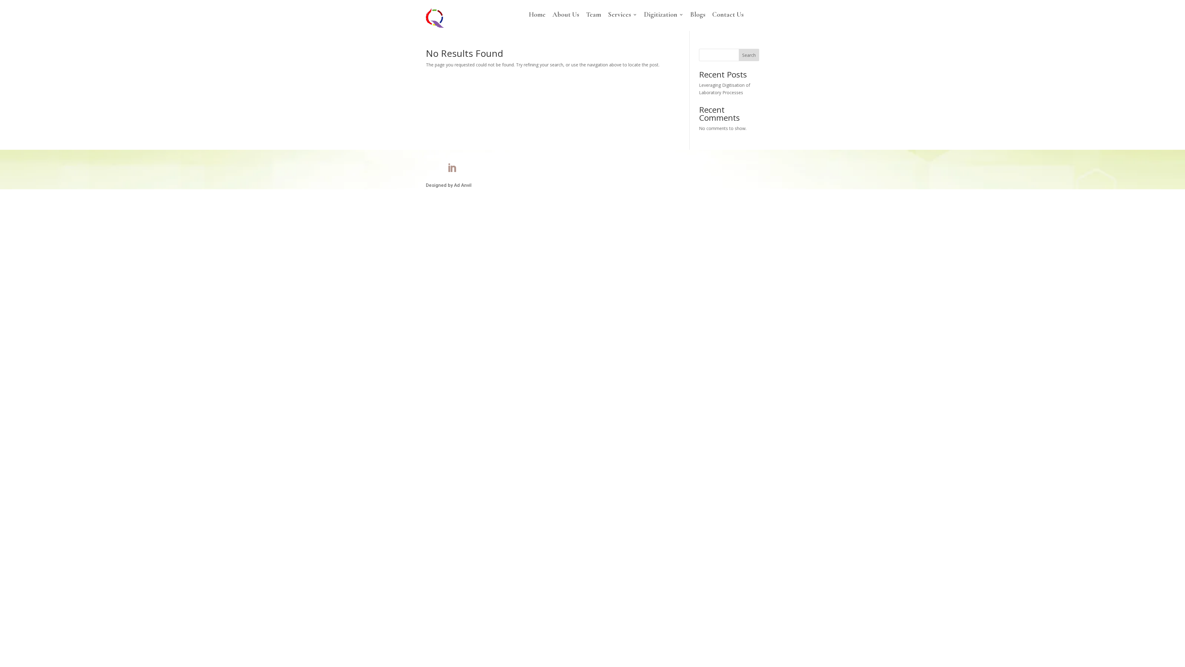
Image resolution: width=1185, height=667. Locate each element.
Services (619, 15)
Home (537, 15)
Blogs (697, 15)
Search (749, 55)
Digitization (660, 15)
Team (593, 15)
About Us (565, 15)
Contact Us (728, 15)
